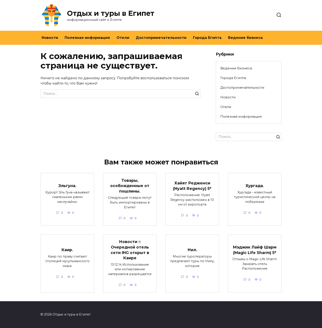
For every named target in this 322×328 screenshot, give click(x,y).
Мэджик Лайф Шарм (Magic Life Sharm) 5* (254, 250)
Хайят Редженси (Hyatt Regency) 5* (192, 186)
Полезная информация (87, 38)
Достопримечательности (161, 38)
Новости (50, 38)
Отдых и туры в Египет (110, 13)
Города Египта (207, 38)
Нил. (192, 249)
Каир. (67, 249)
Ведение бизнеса (245, 38)
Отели (123, 38)
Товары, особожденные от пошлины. (129, 185)
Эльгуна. (67, 185)
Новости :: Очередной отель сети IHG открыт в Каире (130, 249)
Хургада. (255, 185)
